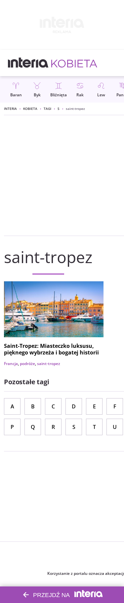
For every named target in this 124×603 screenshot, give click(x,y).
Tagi (47, 108)
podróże (27, 363)
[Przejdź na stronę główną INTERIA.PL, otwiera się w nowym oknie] (28, 63)
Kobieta (30, 108)
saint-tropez (48, 363)
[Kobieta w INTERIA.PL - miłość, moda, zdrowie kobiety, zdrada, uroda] (74, 63)
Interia (10, 108)
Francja (11, 363)
